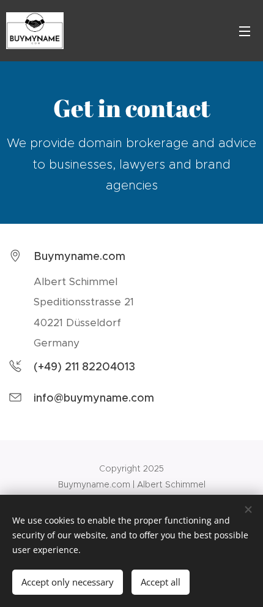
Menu (244, 30)
